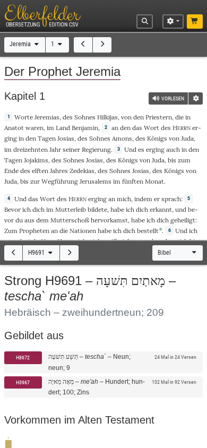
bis (172, 160)
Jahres (59, 171)
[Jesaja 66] (83, 45)
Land (63, 128)
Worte (23, 117)
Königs (157, 138)
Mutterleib (70, 209)
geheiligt (182, 220)
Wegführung (59, 181)
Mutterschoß (69, 220)
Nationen (83, 231)
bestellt (148, 231)
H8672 (23, 357)
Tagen (47, 138)
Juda (187, 138)
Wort (151, 128)
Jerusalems (95, 181)
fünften (132, 181)
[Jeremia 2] (102, 45)
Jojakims (36, 160)
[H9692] (69, 253)
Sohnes (85, 117)
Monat (154, 181)
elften (40, 171)
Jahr (55, 149)
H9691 (37, 252)
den (125, 128)
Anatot (14, 128)
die (179, 117)
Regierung (96, 149)
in (21, 138)
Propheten (34, 231)
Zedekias (82, 171)
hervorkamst (109, 220)
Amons (122, 138)
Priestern (158, 117)
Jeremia (21, 44)
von (126, 117)
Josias (65, 138)
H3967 (23, 382)
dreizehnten (30, 149)
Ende (11, 171)
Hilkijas (107, 117)
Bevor (12, 209)
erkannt (161, 209)
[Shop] (195, 21)
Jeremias (46, 117)
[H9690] (13, 253)
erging (155, 149)
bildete (97, 209)
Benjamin (85, 128)
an (114, 128)
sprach (171, 199)
